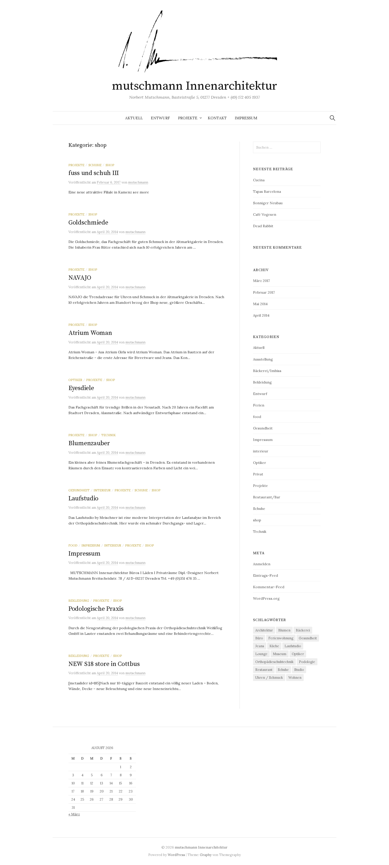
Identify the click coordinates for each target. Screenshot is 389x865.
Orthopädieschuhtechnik (274, 662)
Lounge (261, 654)
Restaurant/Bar (266, 497)
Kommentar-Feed (268, 587)
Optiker (75, 380)
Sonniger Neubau (268, 203)
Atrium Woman (90, 333)
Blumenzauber (89, 443)
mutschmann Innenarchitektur (194, 86)
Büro (259, 638)
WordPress (176, 855)
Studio (299, 669)
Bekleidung (78, 601)
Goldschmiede (88, 223)
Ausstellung (263, 359)
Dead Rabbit (263, 226)
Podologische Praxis (96, 609)
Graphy (206, 855)
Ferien (258, 405)
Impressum (246, 118)
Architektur (264, 630)
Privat (258, 474)
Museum (279, 654)
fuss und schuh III (93, 173)
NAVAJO (79, 278)
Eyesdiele (81, 388)
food (72, 545)
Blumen (284, 630)
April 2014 (261, 315)
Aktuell (134, 118)
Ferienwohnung (280, 638)
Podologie (307, 662)
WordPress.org (266, 598)
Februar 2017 (264, 292)
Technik (108, 435)
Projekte (187, 118)
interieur (102, 490)
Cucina (259, 180)
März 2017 (261, 280)
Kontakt (217, 118)
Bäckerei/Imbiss (267, 370)
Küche (274, 646)
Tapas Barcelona (267, 191)
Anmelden (261, 564)
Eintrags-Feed (265, 575)
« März (74, 814)
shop (110, 165)
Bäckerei (303, 630)
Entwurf (160, 118)
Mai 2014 (260, 304)
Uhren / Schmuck (269, 677)
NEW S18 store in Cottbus (104, 664)
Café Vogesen (264, 214)
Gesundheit (79, 490)
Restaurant (263, 669)
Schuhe (95, 165)
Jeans (259, 646)
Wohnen (294, 677)
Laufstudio (83, 498)
